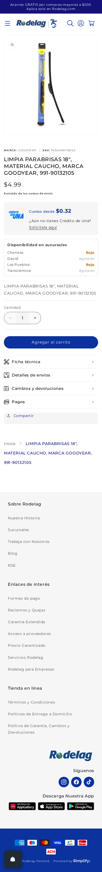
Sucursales (18, 529)
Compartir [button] (23, 415)
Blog (12, 553)
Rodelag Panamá (35, 861)
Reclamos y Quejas (26, 610)
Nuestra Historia (24, 518)
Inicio (10, 443)
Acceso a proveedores (29, 633)
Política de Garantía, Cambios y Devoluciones (39, 729)
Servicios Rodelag (25, 657)
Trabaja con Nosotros (29, 541)
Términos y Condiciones (31, 702)
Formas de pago (24, 598)
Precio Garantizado (27, 645)
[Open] (13, 859)
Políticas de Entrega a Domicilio (40, 714)
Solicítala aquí (43, 227)
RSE (12, 565)
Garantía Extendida (26, 622)
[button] (7, 23)
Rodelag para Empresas (31, 669)
